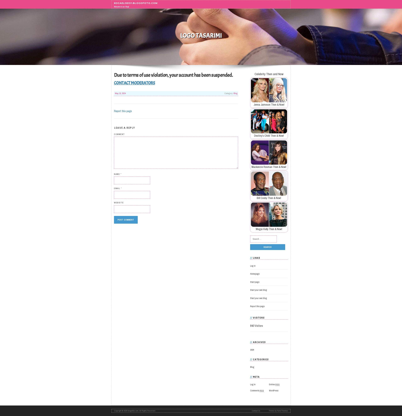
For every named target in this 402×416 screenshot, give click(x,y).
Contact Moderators (134, 83)
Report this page (123, 111)
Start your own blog (258, 290)
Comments (257, 390)
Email (118, 188)
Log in (252, 265)
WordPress (273, 390)
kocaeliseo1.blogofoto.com (136, 3)
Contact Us (256, 410)
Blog (236, 93)
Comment (119, 134)
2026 (252, 349)
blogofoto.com (133, 410)
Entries (274, 384)
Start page (254, 282)
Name (117, 174)
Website (119, 202)
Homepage (255, 273)
